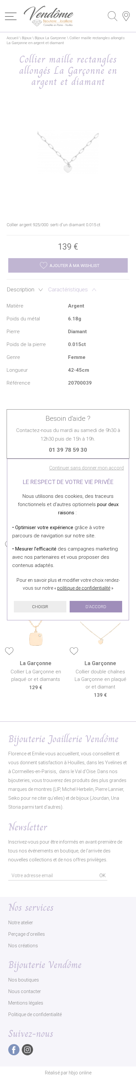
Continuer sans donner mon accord (86, 468)
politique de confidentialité (83, 588)
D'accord (95, 606)
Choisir (40, 606)
